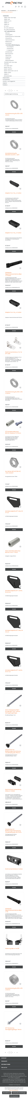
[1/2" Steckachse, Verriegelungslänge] (14, 1019)
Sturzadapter (10, 46)
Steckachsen (10, 48)
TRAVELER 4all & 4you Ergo (10, 62)
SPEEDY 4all (7, 19)
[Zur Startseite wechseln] (14, 3)
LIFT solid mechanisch (9, 29)
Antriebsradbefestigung (13, 45)
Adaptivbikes (6, 77)
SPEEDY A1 (6, 22)
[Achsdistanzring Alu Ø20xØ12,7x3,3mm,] (14, 144)
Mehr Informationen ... (14, 1090)
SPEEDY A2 (6, 24)
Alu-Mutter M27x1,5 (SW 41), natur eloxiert (13, 472)
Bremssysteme (9, 53)
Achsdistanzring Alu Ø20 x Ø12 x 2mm (13, 114)
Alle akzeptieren (14, 1096)
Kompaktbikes (6, 79)
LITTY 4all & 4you (8, 65)
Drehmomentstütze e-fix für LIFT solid (13, 352)
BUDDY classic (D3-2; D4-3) (11, 70)
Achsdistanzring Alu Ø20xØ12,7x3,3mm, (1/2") (12, 154)
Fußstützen (8, 55)
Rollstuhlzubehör (9, 60)
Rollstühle (6, 16)
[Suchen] (15, 6)
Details (14, 132)
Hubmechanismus (10, 40)
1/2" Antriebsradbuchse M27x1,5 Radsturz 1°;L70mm (13, 432)
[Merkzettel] (18, 6)
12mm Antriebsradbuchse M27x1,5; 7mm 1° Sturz (12, 551)
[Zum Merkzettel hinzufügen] (20, 109)
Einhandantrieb (8, 76)
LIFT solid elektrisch (10, 31)
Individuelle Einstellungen (19, 1092)
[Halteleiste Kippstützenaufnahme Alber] (14, 264)
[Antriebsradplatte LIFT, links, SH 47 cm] (14, 502)
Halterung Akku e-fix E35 (12, 948)
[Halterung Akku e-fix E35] (14, 940)
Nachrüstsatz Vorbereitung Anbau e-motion (13, 790)
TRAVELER (6, 64)
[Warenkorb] (25, 6)
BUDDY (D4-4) (7, 67)
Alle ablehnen (6, 1092)
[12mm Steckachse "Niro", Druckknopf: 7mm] (14, 701)
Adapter (5, 83)
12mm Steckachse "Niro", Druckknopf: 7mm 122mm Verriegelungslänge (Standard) (12, 711)
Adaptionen (8, 57)
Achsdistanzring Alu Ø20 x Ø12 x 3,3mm (13, 392)
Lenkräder (7, 58)
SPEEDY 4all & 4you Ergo (10, 17)
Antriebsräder (8, 52)
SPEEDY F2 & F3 (7, 21)
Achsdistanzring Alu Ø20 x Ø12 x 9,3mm (13, 989)
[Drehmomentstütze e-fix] (14, 343)
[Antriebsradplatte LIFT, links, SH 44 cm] (14, 622)
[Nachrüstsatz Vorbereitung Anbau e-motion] (14, 781)
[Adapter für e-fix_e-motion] (14, 184)
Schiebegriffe (8, 34)
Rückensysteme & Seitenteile (12, 36)
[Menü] (2, 6)
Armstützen (8, 43)
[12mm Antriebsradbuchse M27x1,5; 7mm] (14, 542)
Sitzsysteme (8, 38)
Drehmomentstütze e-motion (14, 869)
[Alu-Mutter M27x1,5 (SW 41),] (14, 463)
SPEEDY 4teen (7, 72)
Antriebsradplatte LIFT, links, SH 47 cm (14, 511)
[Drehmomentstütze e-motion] (14, 860)
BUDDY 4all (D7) (8, 69)
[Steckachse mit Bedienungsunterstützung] (14, 741)
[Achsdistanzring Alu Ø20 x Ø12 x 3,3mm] (14, 383)
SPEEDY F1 (6, 74)
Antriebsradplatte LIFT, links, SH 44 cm (14, 631)
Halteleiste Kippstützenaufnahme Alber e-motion (13, 274)
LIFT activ (6, 26)
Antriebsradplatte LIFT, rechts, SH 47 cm (13, 671)
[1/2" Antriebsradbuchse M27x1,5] (14, 423)
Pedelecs (5, 85)
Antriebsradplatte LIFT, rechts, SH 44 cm (13, 591)
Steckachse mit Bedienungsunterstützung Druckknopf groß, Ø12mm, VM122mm (13, 751)
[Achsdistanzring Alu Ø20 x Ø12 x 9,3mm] (14, 979)
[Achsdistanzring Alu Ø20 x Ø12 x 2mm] (14, 105)
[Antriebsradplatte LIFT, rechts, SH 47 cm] (14, 661)
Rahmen (7, 33)
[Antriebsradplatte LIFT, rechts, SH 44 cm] (14, 582)
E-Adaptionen (10, 50)
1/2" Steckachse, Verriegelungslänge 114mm (13, 1028)
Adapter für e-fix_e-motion (13, 193)
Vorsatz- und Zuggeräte (9, 81)
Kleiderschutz (8, 41)
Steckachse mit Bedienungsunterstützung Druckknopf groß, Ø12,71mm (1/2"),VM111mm (13, 830)
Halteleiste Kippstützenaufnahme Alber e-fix (13, 910)
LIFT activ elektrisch (9, 28)
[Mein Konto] (22, 6)
